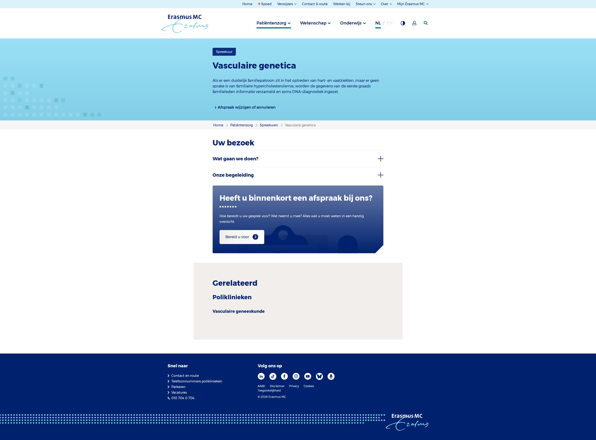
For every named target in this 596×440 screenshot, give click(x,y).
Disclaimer (277, 386)
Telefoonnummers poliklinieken (196, 381)
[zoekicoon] (426, 23)
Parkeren (178, 387)
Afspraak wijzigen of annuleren (247, 107)
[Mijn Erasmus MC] (414, 24)
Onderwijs (351, 23)
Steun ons (364, 4)
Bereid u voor (237, 237)
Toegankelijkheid (269, 390)
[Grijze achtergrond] (402, 24)
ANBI (261, 386)
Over (385, 4)
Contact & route (315, 4)
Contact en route (185, 376)
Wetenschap (313, 23)
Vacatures (179, 392)
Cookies (309, 386)
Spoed (266, 4)
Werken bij (341, 4)
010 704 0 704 (182, 398)
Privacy (294, 386)
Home (247, 4)
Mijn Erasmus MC (411, 4)
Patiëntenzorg (271, 23)
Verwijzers (285, 4)
